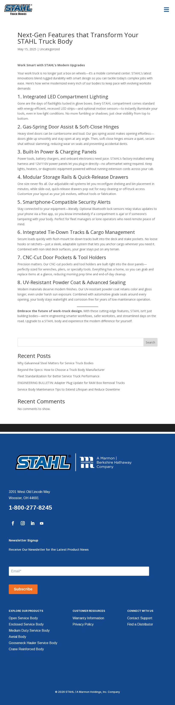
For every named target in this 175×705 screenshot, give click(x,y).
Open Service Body (23, 618)
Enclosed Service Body (26, 624)
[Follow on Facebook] (13, 523)
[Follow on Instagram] (23, 523)
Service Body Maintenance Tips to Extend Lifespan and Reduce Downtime (69, 389)
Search (150, 342)
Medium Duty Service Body (29, 630)
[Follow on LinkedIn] (32, 523)
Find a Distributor (140, 624)
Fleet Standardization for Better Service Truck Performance (58, 376)
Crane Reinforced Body (26, 649)
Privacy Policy (83, 624)
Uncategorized (50, 49)
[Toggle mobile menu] (166, 9)
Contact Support (139, 618)
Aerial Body (17, 637)
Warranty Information (88, 618)
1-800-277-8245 (30, 507)
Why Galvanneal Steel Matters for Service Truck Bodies (55, 363)
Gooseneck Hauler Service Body (33, 643)
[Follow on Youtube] (41, 523)
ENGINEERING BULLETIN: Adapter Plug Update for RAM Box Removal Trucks (71, 383)
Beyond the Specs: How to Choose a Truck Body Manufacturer (61, 370)
